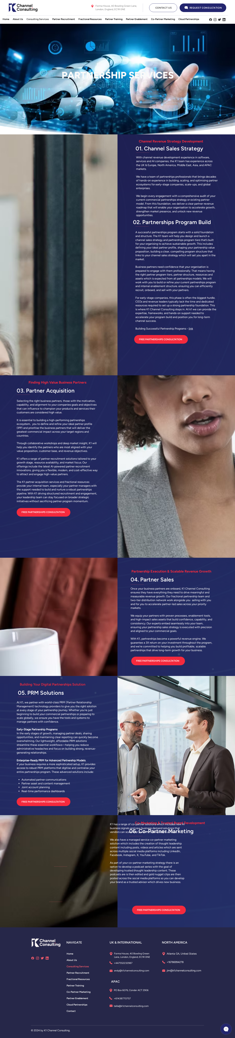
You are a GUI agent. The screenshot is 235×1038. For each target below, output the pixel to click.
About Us (72, 960)
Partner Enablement (77, 998)
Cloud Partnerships (77, 1004)
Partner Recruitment (78, 972)
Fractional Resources (78, 979)
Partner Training (75, 985)
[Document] (210, 20)
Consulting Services (78, 966)
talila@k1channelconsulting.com (131, 1006)
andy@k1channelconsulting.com (131, 970)
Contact (71, 1011)
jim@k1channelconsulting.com (184, 970)
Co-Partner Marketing (78, 992)
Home (70, 953)
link (191, 328)
